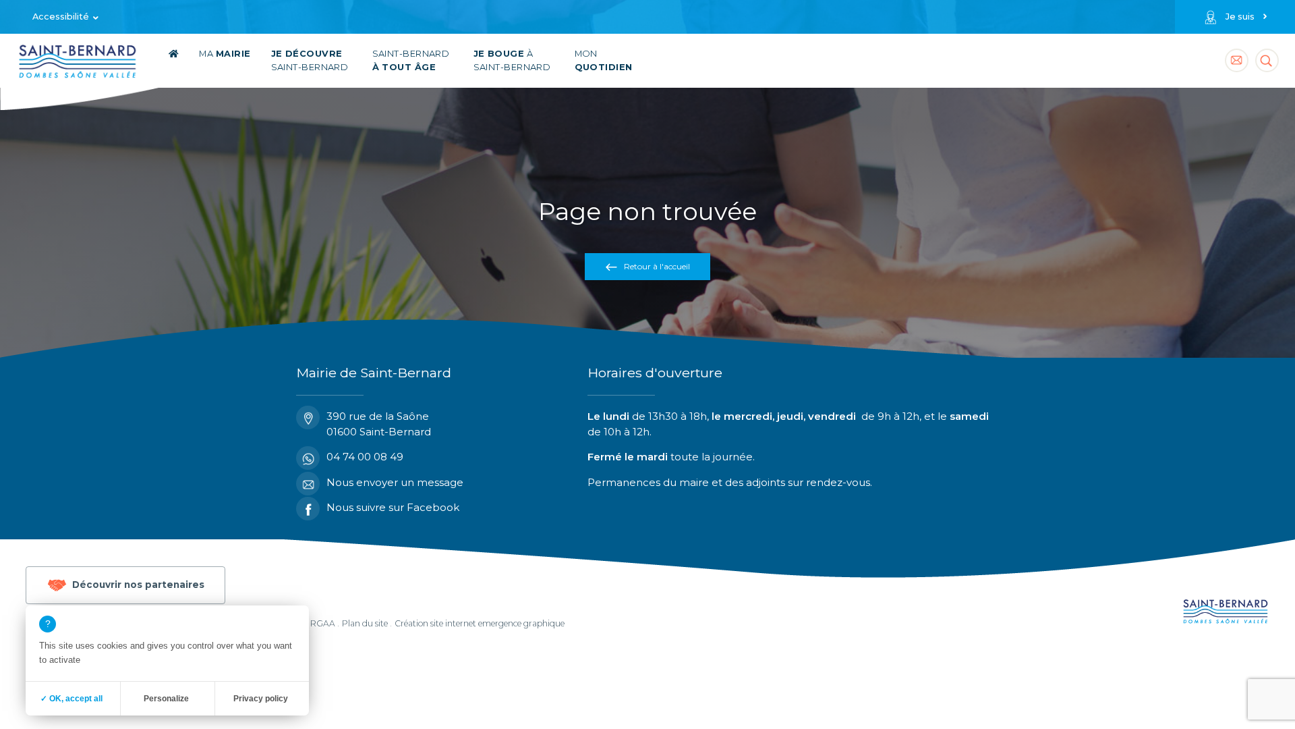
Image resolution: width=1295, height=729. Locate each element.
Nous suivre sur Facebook (392, 507)
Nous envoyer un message (394, 482)
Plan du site (365, 623)
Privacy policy (260, 698)
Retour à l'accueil (657, 266)
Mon (604, 60)
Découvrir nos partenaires (138, 583)
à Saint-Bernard (512, 60)
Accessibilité (60, 16)
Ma (224, 54)
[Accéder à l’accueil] (174, 61)
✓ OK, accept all (71, 698)
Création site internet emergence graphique (480, 623)
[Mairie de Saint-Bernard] (77, 63)
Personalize (166, 698)
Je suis (1240, 16)
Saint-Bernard (310, 60)
